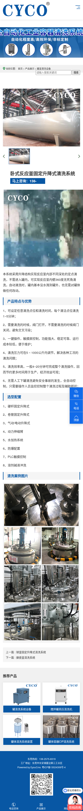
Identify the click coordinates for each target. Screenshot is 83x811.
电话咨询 (13, 808)
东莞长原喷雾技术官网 (26, 13)
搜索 (76, 72)
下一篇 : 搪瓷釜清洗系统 (20, 657)
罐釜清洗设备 (44, 68)
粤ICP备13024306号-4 (53, 767)
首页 (20, 68)
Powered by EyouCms (29, 767)
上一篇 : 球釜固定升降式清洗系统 (26, 652)
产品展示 (29, 68)
